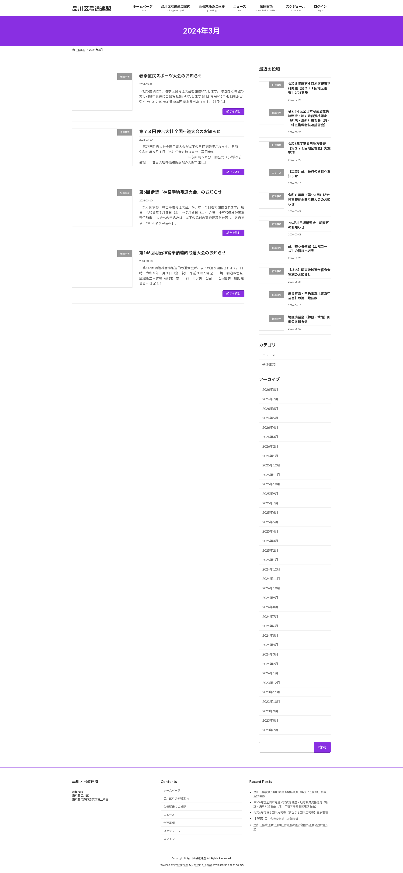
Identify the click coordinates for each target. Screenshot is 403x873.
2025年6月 (270, 512)
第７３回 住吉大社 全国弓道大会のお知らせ (179, 131)
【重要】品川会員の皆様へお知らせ (276, 818)
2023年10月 (271, 701)
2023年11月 (271, 692)
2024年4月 (270, 645)
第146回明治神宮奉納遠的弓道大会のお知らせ (182, 252)
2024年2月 (270, 664)
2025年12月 (271, 465)
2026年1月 (270, 456)
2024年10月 (271, 588)
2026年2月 (270, 446)
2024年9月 (270, 597)
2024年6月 (270, 626)
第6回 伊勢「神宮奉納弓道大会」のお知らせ (180, 191)
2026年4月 (270, 427)
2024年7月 (270, 616)
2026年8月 (270, 389)
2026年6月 (270, 408)
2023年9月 (270, 711)
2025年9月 (270, 494)
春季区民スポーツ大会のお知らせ (170, 75)
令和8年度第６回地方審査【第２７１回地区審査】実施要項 (309, 148)
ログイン (169, 839)
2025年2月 (270, 550)
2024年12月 (271, 569)
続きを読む (233, 111)
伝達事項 (268, 364)
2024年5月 (270, 635)
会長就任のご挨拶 (174, 806)
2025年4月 (270, 531)
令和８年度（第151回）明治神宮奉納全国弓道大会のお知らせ (309, 199)
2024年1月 (270, 673)
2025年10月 (271, 484)
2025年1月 (270, 560)
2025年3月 (270, 541)
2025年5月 (270, 522)
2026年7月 (270, 399)
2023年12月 (271, 682)
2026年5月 (270, 418)
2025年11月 (271, 474)
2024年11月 (271, 579)
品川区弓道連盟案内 (176, 798)
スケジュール (171, 831)
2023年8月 (270, 720)
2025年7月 (270, 503)
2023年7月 (270, 730)
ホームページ (171, 790)
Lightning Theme (201, 864)
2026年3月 (270, 437)
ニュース (268, 355)
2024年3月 (270, 654)
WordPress (181, 864)
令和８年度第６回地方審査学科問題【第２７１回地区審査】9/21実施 (309, 88)
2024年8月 (270, 607)
